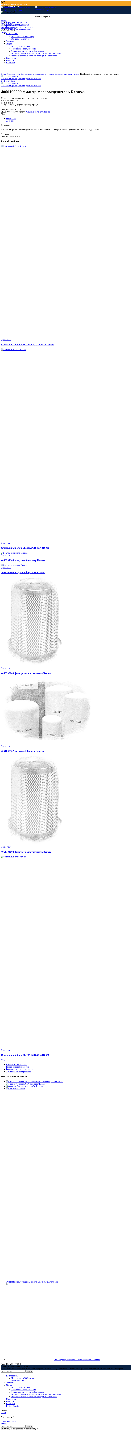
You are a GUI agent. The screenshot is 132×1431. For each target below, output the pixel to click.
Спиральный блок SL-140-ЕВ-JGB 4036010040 (27, 344)
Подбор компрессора (20, 46)
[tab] (68, 118)
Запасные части (14, 74)
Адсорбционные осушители (18, 1071)
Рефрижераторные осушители (19, 1069)
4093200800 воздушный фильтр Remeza (23, 572)
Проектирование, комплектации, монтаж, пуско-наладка (36, 53)
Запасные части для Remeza (67, 74)
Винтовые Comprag (19, 39)
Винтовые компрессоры (16, 1064)
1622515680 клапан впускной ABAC (47, 1081)
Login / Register (12, 1406)
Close (3, 1060)
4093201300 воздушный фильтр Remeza (23, 560)
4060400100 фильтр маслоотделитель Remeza (21, 78)
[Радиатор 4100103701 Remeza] (11, 1086)
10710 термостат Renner (34, 1084)
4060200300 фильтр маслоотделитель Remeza (21, 85)
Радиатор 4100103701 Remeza (30, 1086)
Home (4, 74)
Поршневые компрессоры (17, 1067)
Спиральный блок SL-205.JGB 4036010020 (25, 1055)
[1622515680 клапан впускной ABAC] (18, 1081)
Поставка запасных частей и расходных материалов (34, 56)
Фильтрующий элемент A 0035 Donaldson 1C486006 (77, 1360)
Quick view (6, 339)
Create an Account (8, 1421)
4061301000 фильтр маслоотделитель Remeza (26, 852)
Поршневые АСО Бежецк (22, 36)
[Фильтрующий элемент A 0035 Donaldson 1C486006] (30, 1360)
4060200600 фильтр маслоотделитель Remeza (26, 673)
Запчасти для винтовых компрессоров (38, 74)
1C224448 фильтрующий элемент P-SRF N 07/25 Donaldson (32, 1282)
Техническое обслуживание (23, 49)
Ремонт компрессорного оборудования (28, 51)
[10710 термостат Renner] (15, 1084)
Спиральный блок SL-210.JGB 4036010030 (25, 547)
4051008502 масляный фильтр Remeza (22, 751)
